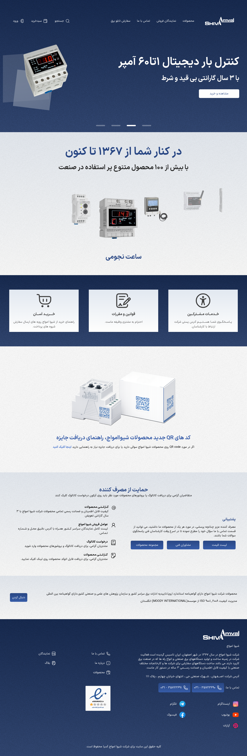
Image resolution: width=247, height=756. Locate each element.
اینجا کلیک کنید (62, 447)
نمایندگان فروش (166, 21)
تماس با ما (143, 21)
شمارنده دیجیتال (123, 257)
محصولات (188, 21)
